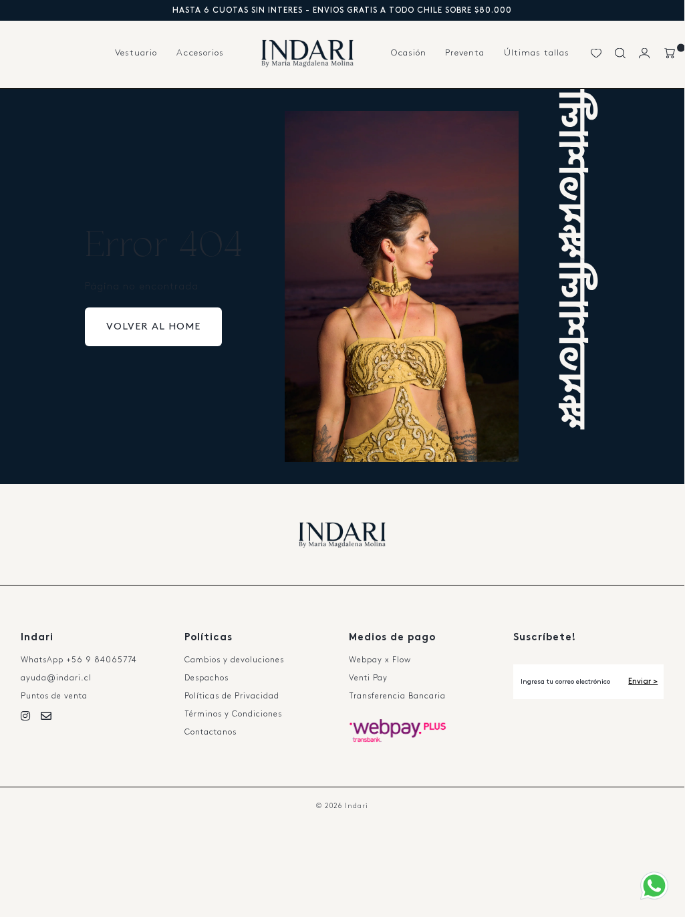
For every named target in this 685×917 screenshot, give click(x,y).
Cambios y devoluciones (234, 660)
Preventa (465, 53)
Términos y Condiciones (233, 714)
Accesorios (200, 53)
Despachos (206, 678)
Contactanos (210, 732)
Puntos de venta (54, 696)
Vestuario (136, 53)
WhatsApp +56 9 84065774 (79, 660)
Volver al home (153, 327)
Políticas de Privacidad (231, 696)
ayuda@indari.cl (56, 678)
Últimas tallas (536, 53)
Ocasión (408, 53)
